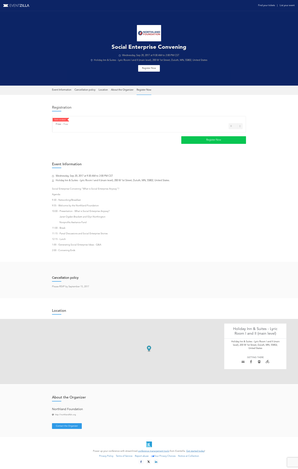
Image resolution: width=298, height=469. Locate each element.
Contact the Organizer (67, 426)
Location (103, 90)
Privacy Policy (106, 456)
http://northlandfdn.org (65, 415)
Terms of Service (124, 456)
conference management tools (153, 451)
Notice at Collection (188, 456)
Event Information (61, 90)
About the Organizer (122, 90)
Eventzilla (16, 5)
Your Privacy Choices (165, 456)
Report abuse (142, 456)
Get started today (195, 451)
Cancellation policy (84, 90)
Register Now (149, 68)
